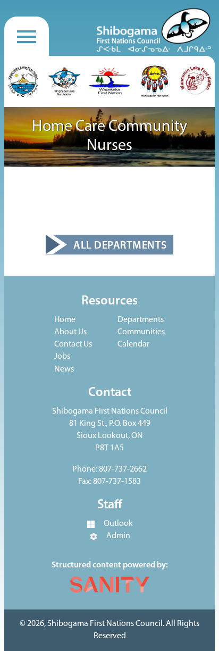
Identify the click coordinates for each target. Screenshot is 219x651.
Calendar (133, 344)
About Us (70, 332)
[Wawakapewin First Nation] (155, 81)
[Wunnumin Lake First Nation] (196, 81)
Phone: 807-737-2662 (109, 469)
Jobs (62, 356)
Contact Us (73, 344)
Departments (140, 320)
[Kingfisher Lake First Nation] (64, 81)
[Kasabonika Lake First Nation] (23, 81)
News (64, 369)
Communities (141, 332)
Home (64, 320)
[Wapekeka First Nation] (109, 81)
